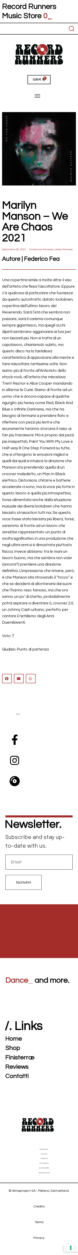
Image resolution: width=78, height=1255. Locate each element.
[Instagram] (14, 760)
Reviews (68, 249)
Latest (57, 249)
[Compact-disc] (14, 781)
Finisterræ (20, 1057)
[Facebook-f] (14, 739)
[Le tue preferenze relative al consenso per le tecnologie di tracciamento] (71, 1248)
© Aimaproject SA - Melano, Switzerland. (39, 1190)
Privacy (39, 1237)
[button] (7, 678)
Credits (39, 1206)
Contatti (17, 1076)
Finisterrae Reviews (41, 249)
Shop (12, 1048)
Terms (39, 1222)
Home (13, 1038)
